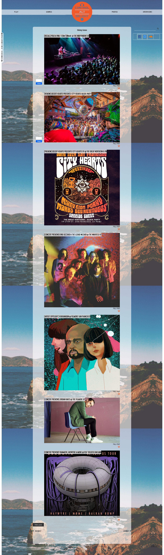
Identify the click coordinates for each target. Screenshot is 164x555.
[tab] (139, 36)
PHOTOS (115, 12)
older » (127, 531)
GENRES (49, 12)
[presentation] (139, 36)
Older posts (38, 525)
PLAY (16, 12)
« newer (37, 531)
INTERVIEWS (147, 12)
